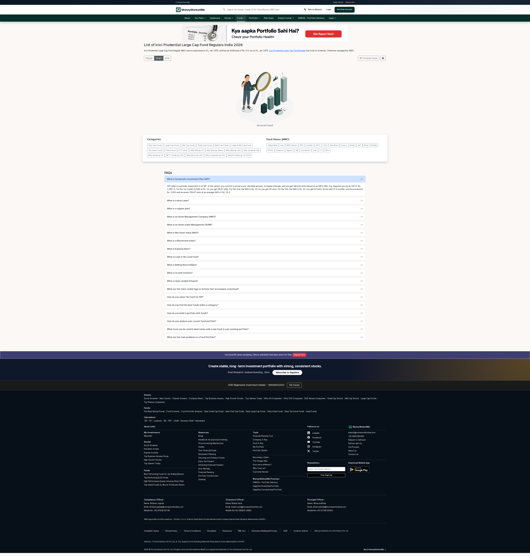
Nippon (290, 150)
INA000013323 (276, 385)
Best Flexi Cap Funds (235, 411)
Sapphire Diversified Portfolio (266, 486)
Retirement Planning (207, 454)
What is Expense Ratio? (178, 249)
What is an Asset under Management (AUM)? (189, 224)
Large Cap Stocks (369, 398)
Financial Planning (206, 472)
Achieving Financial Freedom (210, 465)
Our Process (353, 447)
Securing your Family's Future (211, 458)
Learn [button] (331, 18)
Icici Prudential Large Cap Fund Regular (287, 50)
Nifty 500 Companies (293, 398)
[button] (311, 18)
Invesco (344, 145)
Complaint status (151, 531)
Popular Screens (180, 398)
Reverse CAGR (187, 421)
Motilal (374, 145)
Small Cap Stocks (335, 398)
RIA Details (294, 385)
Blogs (200, 436)
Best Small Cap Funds (214, 411)
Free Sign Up (326, 475)
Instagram (316, 447)
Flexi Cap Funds (155, 145)
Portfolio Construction (208, 476)
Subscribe (350, 2)
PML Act (241, 531)
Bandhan (334, 145)
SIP (145, 421)
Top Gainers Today (253, 398)
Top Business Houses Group (156, 456)
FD (150, 421)
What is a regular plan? (178, 208)
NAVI (327, 150)
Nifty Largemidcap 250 (215, 155)
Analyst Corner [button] (285, 18)
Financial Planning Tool (263, 436)
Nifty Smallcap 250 (251, 150)
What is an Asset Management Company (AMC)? (191, 216)
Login (328, 9)
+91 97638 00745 (161, 510)
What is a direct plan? (178, 200)
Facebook (316, 438)
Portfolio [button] (253, 18)
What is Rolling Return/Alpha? (182, 265)
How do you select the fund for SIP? (185, 297)
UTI (321, 150)
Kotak (352, 145)
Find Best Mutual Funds (154, 411)
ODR (285, 531)
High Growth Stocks (234, 398)
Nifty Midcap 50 (197, 150)
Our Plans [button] (199, 18)
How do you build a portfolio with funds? (187, 313)
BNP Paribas (292, 145)
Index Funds (170, 150)
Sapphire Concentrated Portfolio (267, 490)
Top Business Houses (214, 398)
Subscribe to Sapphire (287, 372)
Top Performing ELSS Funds (156, 478)
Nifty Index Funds (275, 411)
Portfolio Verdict (260, 450)
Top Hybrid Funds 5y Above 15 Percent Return (164, 485)
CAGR (176, 421)
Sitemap (202, 479)
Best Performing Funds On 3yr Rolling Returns (164, 474)
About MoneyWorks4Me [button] (374, 549)
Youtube (316, 442)
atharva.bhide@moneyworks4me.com (329, 507)
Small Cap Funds (205, 145)
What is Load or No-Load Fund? (183, 257)
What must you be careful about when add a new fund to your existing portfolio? (208, 329)
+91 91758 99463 (325, 510)
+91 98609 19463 (243, 510)
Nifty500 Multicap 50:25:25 (239, 155)
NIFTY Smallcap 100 (175, 155)
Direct (159, 58)
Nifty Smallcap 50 (155, 155)
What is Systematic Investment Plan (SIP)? (188, 179)
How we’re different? (262, 465)
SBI (297, 150)
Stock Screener (151, 398)
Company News (196, 398)
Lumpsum (158, 421)
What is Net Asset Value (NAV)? (183, 232)
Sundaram (305, 150)
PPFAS (270, 150)
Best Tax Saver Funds (294, 411)
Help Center (338, 2)
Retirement (200, 421)
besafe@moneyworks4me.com (361, 432)
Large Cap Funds (172, 145)
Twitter (315, 451)
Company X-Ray (260, 440)
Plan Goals (269, 18)
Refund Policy (171, 531)
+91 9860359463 (356, 436)
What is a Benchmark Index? (181, 240)
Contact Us (353, 454)
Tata (315, 150)
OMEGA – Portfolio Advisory (265, 482)
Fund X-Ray (258, 443)
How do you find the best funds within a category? (192, 305)
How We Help (204, 469)
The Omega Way (260, 461)
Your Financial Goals (207, 450)
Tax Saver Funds (155, 150)
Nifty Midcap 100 (233, 150)
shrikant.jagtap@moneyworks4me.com (166, 507)
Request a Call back (357, 440)
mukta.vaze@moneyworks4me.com (246, 507)
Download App (184, 2)
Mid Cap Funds (188, 145)
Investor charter (301, 531)
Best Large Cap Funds (255, 411)
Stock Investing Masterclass (210, 443)
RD (165, 421)
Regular (149, 58)
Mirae (366, 145)
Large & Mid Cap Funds (241, 145)
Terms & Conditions (192, 531)
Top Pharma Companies (154, 402)
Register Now (299, 355)
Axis (282, 145)
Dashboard (215, 18)
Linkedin (316, 433)
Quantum (280, 150)
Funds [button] (240, 18)
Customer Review (260, 472)
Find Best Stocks (151, 449)
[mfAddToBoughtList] (383, 58)
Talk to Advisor (315, 9)
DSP (301, 145)
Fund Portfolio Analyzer (191, 411)
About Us (352, 451)
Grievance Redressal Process (264, 531)
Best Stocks (165, 398)
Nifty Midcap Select (215, 150)
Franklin (309, 145)
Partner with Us (355, 443)
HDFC (318, 145)
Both (167, 58)
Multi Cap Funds (222, 145)
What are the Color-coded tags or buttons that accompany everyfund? (203, 289)
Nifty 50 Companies (273, 398)
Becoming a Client (261, 457)
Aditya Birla (272, 145)
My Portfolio (258, 447)
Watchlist (148, 436)
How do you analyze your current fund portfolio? (191, 321)
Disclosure (227, 531)
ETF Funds (183, 150)
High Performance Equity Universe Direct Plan (164, 481)
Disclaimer (211, 531)
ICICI (325, 145)
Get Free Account (344, 9)
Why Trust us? (259, 468)
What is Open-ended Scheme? (182, 281)
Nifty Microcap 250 (194, 155)
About (187, 18)
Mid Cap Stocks (352, 398)
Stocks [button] (227, 18)
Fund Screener (173, 411)
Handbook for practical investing (212, 440)
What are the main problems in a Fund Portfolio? (191, 337)
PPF (170, 421)
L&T (359, 145)
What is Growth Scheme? (180, 273)
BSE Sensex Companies (315, 398)
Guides (201, 447)
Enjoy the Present (206, 461)
